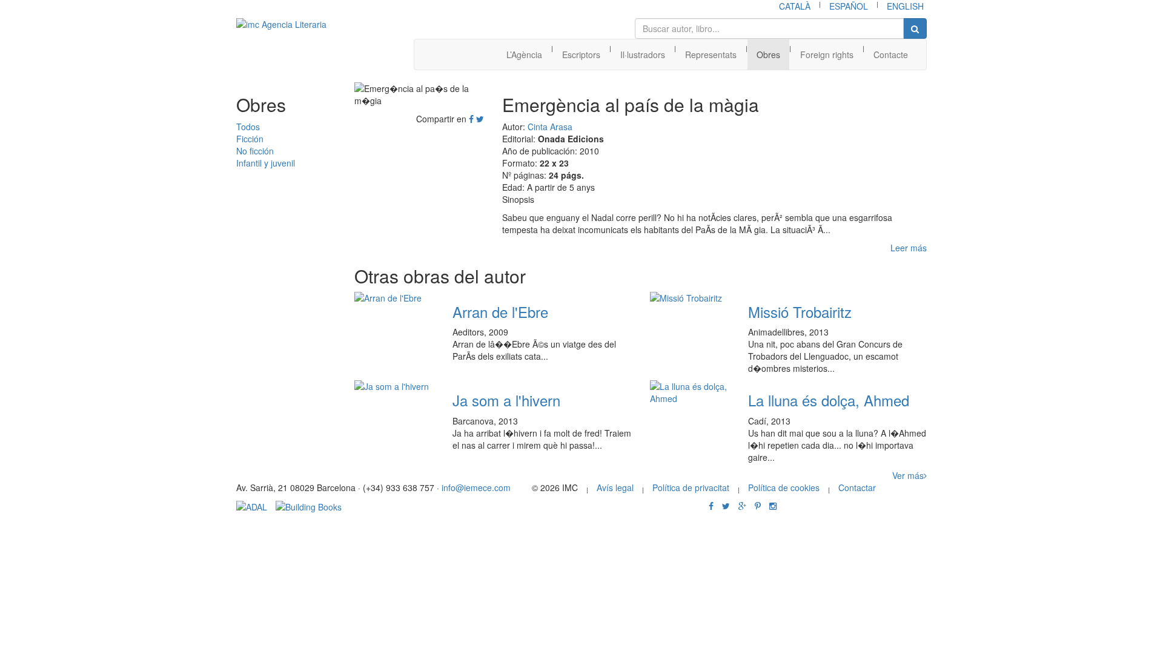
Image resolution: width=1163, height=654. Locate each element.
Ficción (249, 139)
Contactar (857, 487)
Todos (248, 127)
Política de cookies (784, 487)
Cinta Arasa (550, 127)
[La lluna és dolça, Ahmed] (690, 392)
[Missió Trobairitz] (690, 298)
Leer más (908, 248)
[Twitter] (480, 119)
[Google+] (742, 506)
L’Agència (524, 54)
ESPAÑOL (848, 6)
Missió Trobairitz (800, 311)
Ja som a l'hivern (506, 400)
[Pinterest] (758, 506)
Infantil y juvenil (265, 163)
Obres (768, 54)
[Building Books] (309, 506)
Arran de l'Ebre (500, 311)
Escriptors (581, 54)
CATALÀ (794, 6)
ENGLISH (905, 6)
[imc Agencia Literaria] (293, 24)
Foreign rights (826, 54)
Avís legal (615, 487)
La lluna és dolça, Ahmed (828, 400)
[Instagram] (773, 506)
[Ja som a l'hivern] (394, 386)
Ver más (908, 475)
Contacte (890, 54)
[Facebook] (471, 119)
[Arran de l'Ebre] (394, 298)
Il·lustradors (642, 54)
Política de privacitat (690, 487)
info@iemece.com (476, 487)
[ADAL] (251, 506)
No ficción (255, 151)
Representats (711, 54)
